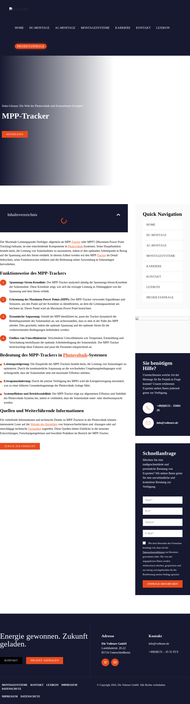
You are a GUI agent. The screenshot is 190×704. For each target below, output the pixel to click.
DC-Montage (156, 235)
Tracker (76, 241)
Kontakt (153, 276)
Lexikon (153, 287)
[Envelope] (115, 662)
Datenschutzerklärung (154, 552)
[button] (118, 215)
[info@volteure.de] (148, 422)
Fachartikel (34, 428)
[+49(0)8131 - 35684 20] (148, 408)
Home (150, 224)
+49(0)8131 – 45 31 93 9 (163, 651)
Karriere (154, 266)
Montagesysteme (160, 255)
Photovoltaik (75, 246)
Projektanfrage (160, 297)
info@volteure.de (167, 422)
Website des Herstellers (44, 424)
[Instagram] (105, 662)
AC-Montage (156, 245)
